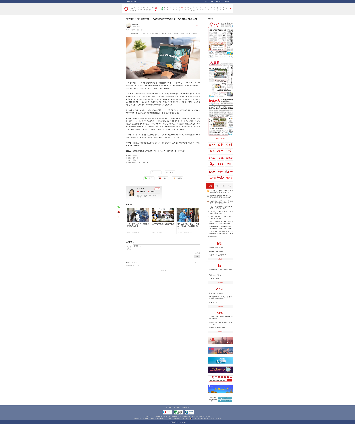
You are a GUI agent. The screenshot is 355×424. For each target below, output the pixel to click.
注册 (206, 1)
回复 (196, 262)
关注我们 (226, 1)
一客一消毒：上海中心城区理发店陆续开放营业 (138, 225)
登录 (212, 1)
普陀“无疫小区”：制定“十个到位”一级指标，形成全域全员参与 (188, 226)
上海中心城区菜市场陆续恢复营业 (163, 225)
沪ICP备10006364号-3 (185, 416)
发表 (197, 256)
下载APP (218, 1)
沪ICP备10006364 (160, 416)
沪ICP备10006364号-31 (172, 416)
